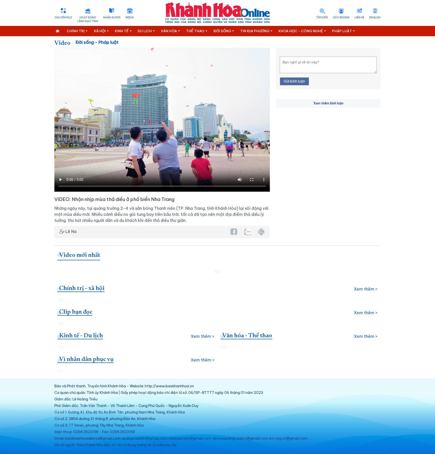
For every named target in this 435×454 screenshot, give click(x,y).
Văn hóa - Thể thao (247, 336)
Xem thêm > (366, 289)
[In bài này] (261, 231)
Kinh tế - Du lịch (81, 336)
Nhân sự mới (111, 17)
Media (129, 17)
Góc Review (341, 17)
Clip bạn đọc (75, 312)
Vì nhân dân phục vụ (86, 359)
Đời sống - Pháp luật (97, 42)
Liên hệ (359, 17)
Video (62, 43)
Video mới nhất (79, 255)
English (375, 17)
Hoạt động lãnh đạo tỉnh (87, 19)
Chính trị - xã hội (81, 288)
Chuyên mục (63, 17)
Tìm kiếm (322, 17)
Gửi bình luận (294, 81)
